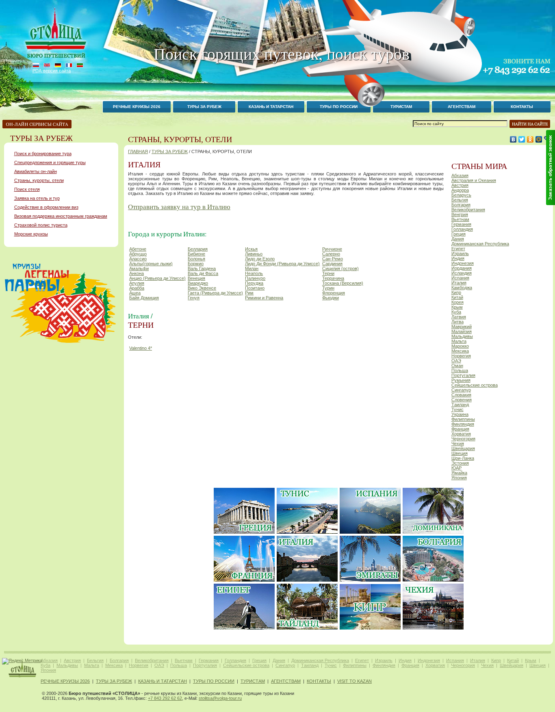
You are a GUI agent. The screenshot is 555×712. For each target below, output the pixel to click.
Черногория (463, 438)
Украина (459, 414)
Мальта (458, 341)
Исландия (461, 273)
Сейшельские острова (474, 385)
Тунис (457, 409)
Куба (456, 311)
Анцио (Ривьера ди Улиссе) (157, 278)
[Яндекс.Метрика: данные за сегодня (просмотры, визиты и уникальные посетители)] (22, 661)
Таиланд (460, 404)
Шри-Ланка (462, 458)
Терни (328, 273)
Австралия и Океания (473, 180)
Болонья (196, 258)
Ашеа (135, 292)
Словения (461, 399)
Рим (249, 292)
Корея (457, 302)
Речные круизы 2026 (136, 106)
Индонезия (462, 263)
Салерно (331, 253)
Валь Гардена (202, 268)
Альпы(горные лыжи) (151, 263)
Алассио (138, 258)
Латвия (458, 316)
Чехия (457, 443)
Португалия (463, 375)
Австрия (459, 185)
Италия (458, 282)
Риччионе (332, 249)
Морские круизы (31, 234)
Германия (461, 224)
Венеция (196, 278)
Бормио (196, 263)
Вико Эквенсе (202, 288)
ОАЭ (456, 360)
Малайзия (461, 331)
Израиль (460, 253)
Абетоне (137, 249)
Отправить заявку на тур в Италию (179, 206)
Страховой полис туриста (40, 225)
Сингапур (461, 389)
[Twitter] (522, 139)
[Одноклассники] (530, 139)
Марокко (460, 346)
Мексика (460, 350)
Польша (459, 370)
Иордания (461, 268)
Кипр (456, 292)
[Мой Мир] (539, 139)
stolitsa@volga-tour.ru (220, 698)
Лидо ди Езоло (260, 258)
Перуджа (254, 283)
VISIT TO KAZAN (354, 681)
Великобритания (468, 209)
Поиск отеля (27, 189)
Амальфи (139, 268)
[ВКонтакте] (513, 139)
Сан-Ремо (332, 258)
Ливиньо (253, 253)
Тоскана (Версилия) (342, 283)
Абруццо (138, 253)
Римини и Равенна (264, 297)
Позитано (254, 288)
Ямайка (459, 472)
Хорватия (461, 433)
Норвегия (461, 355)
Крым (457, 307)
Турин (328, 288)
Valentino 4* (140, 348)
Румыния (460, 380)
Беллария (198, 249)
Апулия (136, 283)
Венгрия (459, 214)
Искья (251, 249)
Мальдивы (462, 336)
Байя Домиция (144, 297)
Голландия (462, 229)
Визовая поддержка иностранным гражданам (60, 216)
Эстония (460, 463)
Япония (459, 477)
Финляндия (462, 424)
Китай (457, 297)
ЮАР (456, 467)
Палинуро (255, 278)
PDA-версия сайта (52, 70)
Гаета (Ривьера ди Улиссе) (215, 292)
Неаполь (254, 273)
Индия (457, 258)
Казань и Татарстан (271, 106)
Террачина (333, 278)
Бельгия (459, 199)
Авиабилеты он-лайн (35, 171)
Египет (458, 248)
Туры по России (213, 681)
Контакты (522, 106)
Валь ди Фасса (203, 273)
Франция (460, 428)
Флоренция (333, 292)
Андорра (460, 190)
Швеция (459, 453)
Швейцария (463, 448)
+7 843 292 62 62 (165, 698)
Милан (251, 268)
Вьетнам (460, 219)
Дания (457, 238)
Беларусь (461, 195)
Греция (458, 234)
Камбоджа (461, 287)
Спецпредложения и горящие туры (50, 162)
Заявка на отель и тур (37, 198)
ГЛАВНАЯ (138, 151)
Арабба (136, 288)
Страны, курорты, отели (39, 180)
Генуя (193, 297)
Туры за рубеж (204, 106)
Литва (457, 321)
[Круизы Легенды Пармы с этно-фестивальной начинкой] (60, 342)
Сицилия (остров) (340, 268)
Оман (457, 365)
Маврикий (461, 326)
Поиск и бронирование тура (43, 153)
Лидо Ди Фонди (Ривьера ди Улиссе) (282, 263)
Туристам (253, 681)
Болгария (460, 204)
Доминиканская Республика (480, 243)
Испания (460, 277)
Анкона (136, 273)
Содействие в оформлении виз (46, 207)
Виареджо (198, 283)
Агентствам (286, 681)
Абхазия (459, 175)
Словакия (461, 394)
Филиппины (463, 419)
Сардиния (332, 263)
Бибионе (196, 253)
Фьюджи (330, 297)
